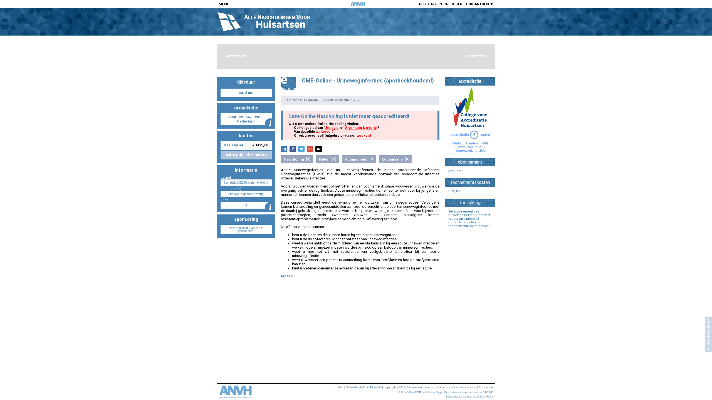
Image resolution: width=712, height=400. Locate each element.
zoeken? (364, 136)
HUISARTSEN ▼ (479, 4)
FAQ (402, 387)
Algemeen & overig (361, 128)
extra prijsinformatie (245, 154)
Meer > (287, 276)
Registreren (430, 4)
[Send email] (318, 149)
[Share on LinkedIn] (284, 149)
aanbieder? (324, 132)
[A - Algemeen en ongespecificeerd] (270, 207)
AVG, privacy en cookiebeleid (456, 387)
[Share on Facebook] (293, 149)
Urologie (331, 128)
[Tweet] (301, 149)
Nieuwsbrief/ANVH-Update (363, 387)
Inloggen (454, 4)
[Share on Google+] (310, 149)
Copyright (390, 387)
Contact (338, 387)
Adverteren (485, 387)
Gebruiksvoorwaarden (421, 387)
